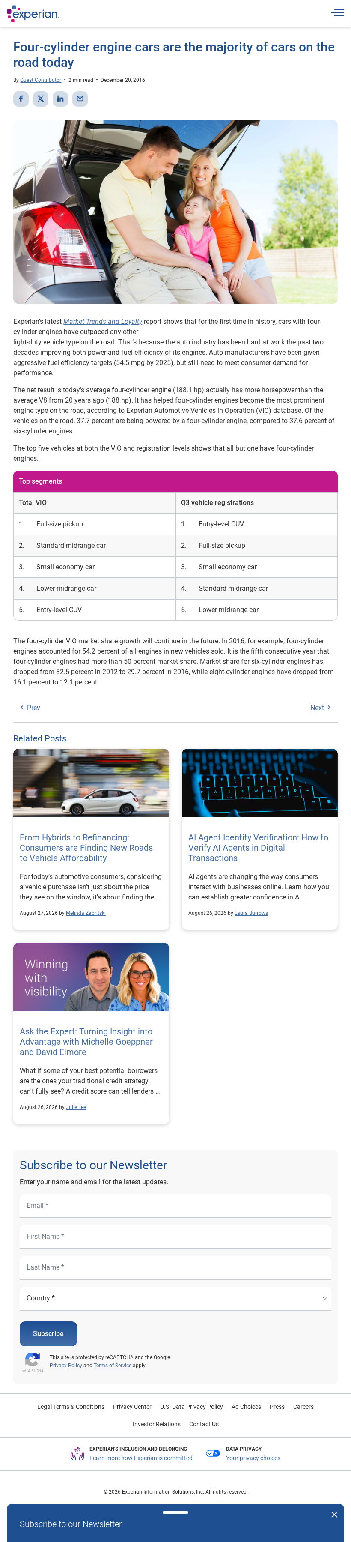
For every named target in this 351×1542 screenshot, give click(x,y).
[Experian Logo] (33, 13)
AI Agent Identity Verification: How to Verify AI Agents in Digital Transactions (258, 847)
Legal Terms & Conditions (70, 1406)
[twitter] (40, 99)
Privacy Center (132, 1406)
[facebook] (21, 99)
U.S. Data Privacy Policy (191, 1406)
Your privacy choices (253, 1458)
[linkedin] (60, 99)
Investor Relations (157, 1424)
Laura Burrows (251, 913)
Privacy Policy (66, 1366)
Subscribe (48, 1334)
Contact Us (204, 1424)
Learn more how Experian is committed (141, 1458)
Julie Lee (76, 1107)
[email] (80, 99)
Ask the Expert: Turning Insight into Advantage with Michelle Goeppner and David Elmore (86, 1041)
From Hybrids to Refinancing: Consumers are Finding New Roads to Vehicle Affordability (86, 847)
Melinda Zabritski (86, 913)
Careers (303, 1406)
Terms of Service (112, 1366)
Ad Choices (246, 1406)
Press (277, 1406)
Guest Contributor (40, 80)
